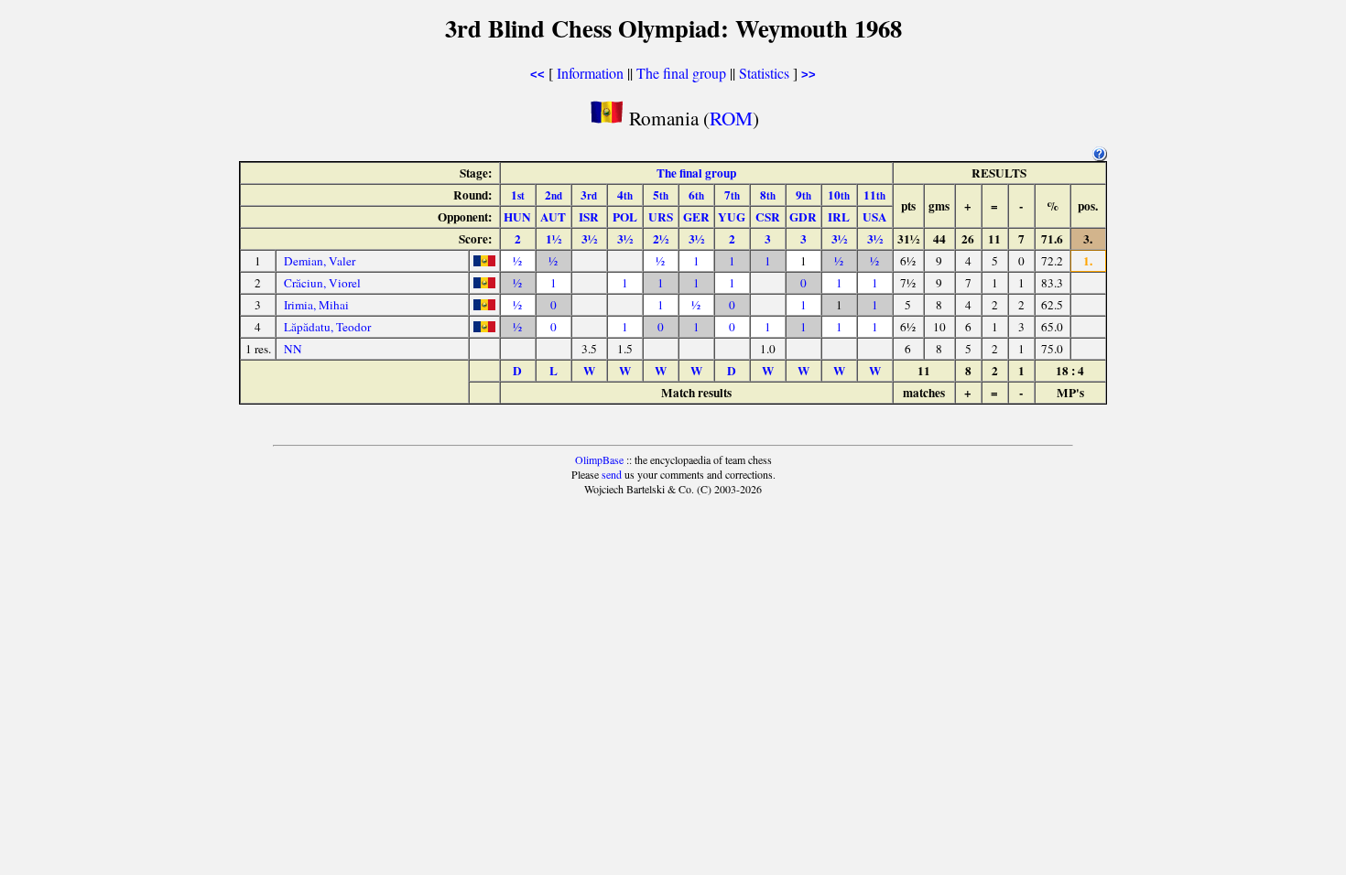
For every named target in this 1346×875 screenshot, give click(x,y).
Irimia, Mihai (316, 305)
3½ (589, 239)
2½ (660, 239)
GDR (803, 217)
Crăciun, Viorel (322, 283)
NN (293, 348)
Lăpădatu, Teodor (327, 327)
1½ (553, 239)
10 (839, 195)
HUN (517, 217)
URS (660, 217)
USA (875, 217)
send (612, 474)
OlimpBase (599, 459)
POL (625, 217)
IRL (839, 217)
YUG (731, 217)
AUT (553, 217)
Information (590, 72)
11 (874, 195)
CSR (767, 217)
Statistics (764, 72)
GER (696, 217)
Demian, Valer (319, 261)
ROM (731, 117)
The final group (681, 72)
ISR (589, 217)
